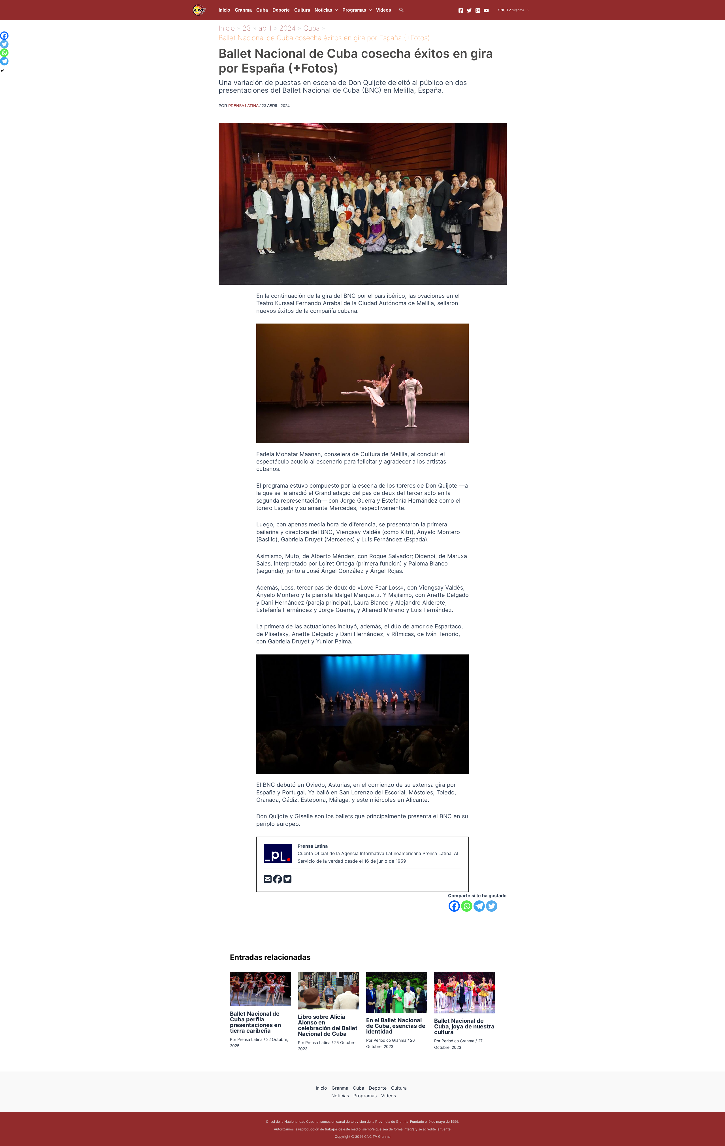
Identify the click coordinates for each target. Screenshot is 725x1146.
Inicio (224, 10)
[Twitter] (469, 10)
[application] (335, 10)
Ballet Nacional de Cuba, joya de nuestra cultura (464, 1026)
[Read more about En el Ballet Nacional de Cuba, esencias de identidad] (396, 992)
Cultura (302, 10)
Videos (383, 10)
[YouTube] (486, 10)
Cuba (262, 10)
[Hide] (2, 71)
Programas (354, 10)
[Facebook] (460, 10)
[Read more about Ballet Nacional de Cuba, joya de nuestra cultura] (464, 992)
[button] (401, 10)
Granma (243, 10)
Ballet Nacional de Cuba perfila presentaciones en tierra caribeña (255, 1022)
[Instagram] (477, 10)
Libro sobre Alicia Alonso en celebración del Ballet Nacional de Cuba (327, 1025)
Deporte (281, 10)
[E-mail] (268, 881)
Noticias (323, 10)
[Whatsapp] (466, 906)
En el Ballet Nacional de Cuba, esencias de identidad (395, 1026)
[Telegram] (479, 906)
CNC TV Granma (511, 10)
